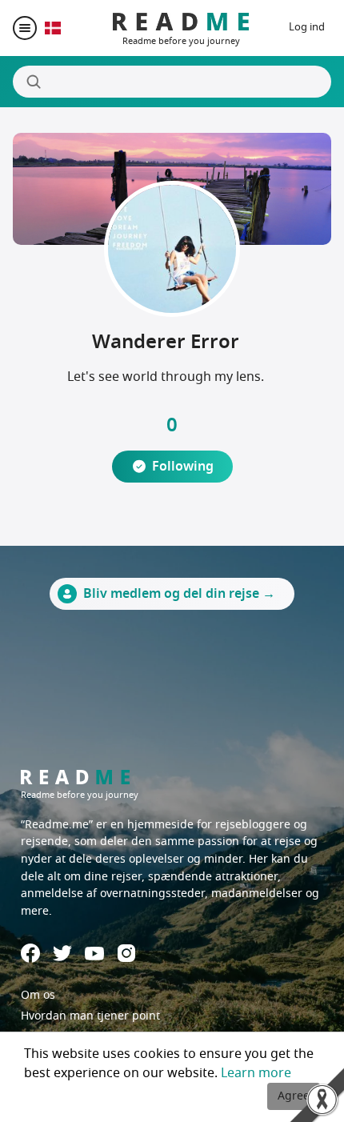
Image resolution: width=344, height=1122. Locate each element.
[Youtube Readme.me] (94, 953)
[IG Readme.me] (126, 953)
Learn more (256, 1073)
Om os (38, 995)
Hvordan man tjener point (90, 1016)
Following (183, 466)
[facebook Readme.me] (30, 953)
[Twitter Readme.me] (62, 953)
